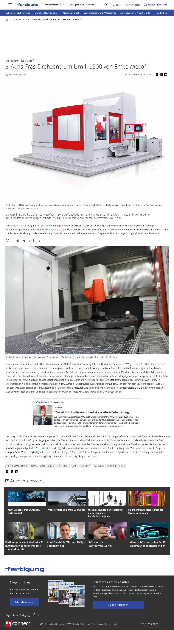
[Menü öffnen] (10, 4)
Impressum (61, 624)
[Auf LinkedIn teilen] (166, 75)
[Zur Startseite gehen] (27, 4)
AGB (41, 624)
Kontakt (108, 624)
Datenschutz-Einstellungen (92, 624)
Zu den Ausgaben (118, 605)
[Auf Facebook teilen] (158, 75)
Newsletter (134, 4)
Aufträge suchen (76, 4)
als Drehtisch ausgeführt (17, 379)
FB (39, 614)
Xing (34, 614)
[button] (10, 536)
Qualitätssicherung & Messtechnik (100, 12)
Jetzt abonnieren (24, 602)
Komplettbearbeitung (47, 229)
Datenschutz (50, 624)
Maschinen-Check (71, 12)
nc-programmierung (17, 466)
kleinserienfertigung (66, 466)
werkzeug (99, 466)
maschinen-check (116, 466)
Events (91, 4)
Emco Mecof (42, 448)
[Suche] (105, 4)
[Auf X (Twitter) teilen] (162, 75)
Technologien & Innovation (17, 12)
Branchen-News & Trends (46, 12)
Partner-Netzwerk (53, 4)
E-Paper (116, 4)
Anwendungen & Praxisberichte (135, 12)
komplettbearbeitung (41, 466)
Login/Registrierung (157, 4)
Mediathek (162, 12)
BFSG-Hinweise (73, 624)
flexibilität (85, 466)
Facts (115, 624)
